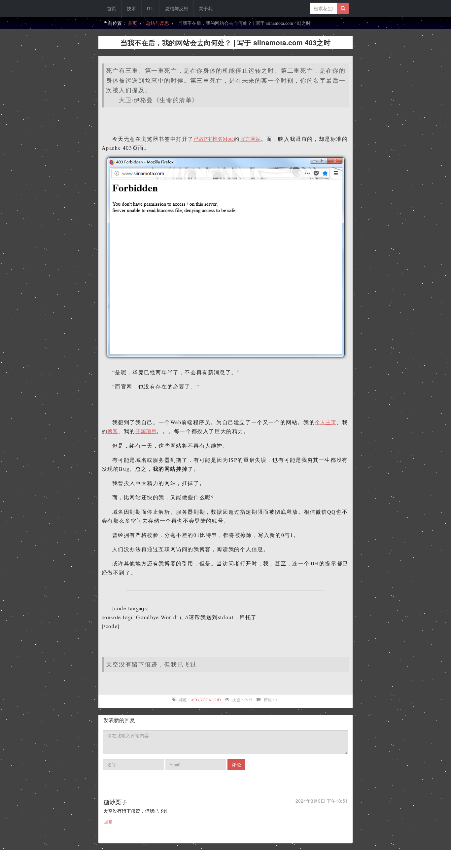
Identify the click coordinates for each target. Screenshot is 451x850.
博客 (112, 430)
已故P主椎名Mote (213, 138)
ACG (195, 699)
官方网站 (250, 138)
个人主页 (325, 422)
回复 (108, 822)
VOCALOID (210, 699)
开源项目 (145, 430)
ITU (151, 8)
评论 (236, 764)
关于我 (206, 8)
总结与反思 (176, 8)
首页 (111, 8)
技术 (131, 8)
